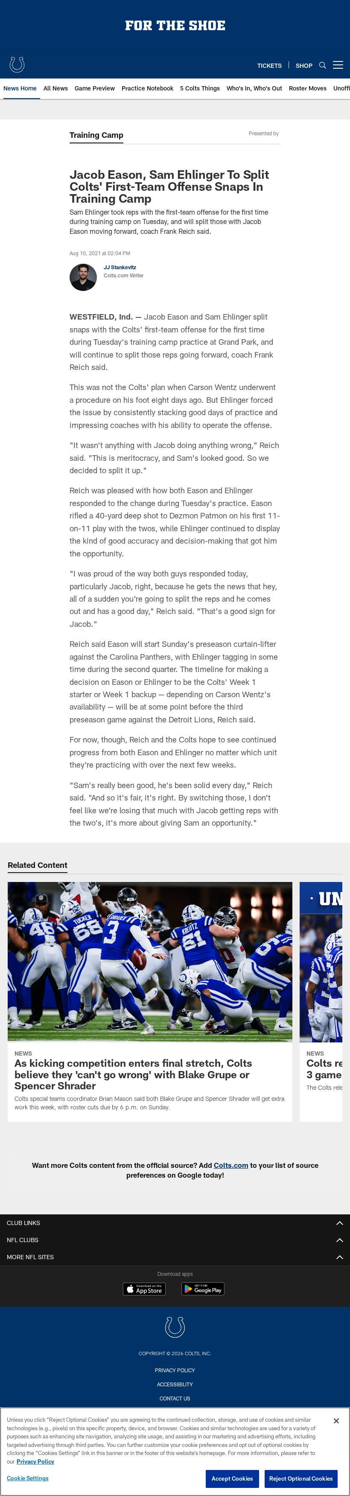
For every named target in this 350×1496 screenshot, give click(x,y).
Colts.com (231, 1165)
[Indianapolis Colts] (175, 1328)
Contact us (175, 1398)
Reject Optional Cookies (301, 1478)
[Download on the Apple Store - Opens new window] (144, 1290)
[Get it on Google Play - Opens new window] (203, 1293)
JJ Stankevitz (120, 267)
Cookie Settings (28, 1478)
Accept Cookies (232, 1478)
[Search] (322, 65)
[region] (175, 1451)
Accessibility (175, 1384)
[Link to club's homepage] (17, 61)
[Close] (336, 1421)
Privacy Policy (175, 1370)
